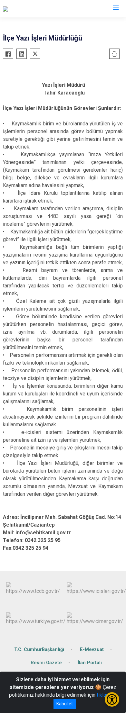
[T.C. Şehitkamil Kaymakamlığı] (35, 9)
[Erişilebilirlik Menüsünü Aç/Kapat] (112, 699)
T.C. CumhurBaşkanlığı (39, 649)
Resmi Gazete (46, 662)
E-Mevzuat (92, 649)
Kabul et (64, 703)
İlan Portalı (90, 662)
